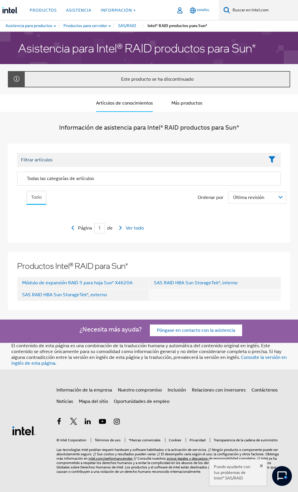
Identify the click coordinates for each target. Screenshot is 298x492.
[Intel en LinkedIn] (88, 422)
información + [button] (118, 10)
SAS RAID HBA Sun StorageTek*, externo (64, 295)
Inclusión (177, 390)
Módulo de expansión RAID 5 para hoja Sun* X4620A (77, 283)
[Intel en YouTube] (102, 422)
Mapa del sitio (93, 401)
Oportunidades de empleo (141, 401)
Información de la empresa (84, 390)
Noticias (64, 401)
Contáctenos (264, 390)
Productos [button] (43, 10)
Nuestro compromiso (140, 390)
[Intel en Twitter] (74, 422)
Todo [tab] (36, 197)
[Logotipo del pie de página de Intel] (24, 430)
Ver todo (135, 228)
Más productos (186, 103)
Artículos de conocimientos (124, 103)
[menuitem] (85, 26)
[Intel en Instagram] (117, 422)
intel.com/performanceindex (110, 458)
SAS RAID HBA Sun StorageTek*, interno (195, 283)
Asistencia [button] (78, 10)
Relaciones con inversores (219, 390)
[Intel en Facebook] (59, 422)
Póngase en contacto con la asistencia (196, 330)
